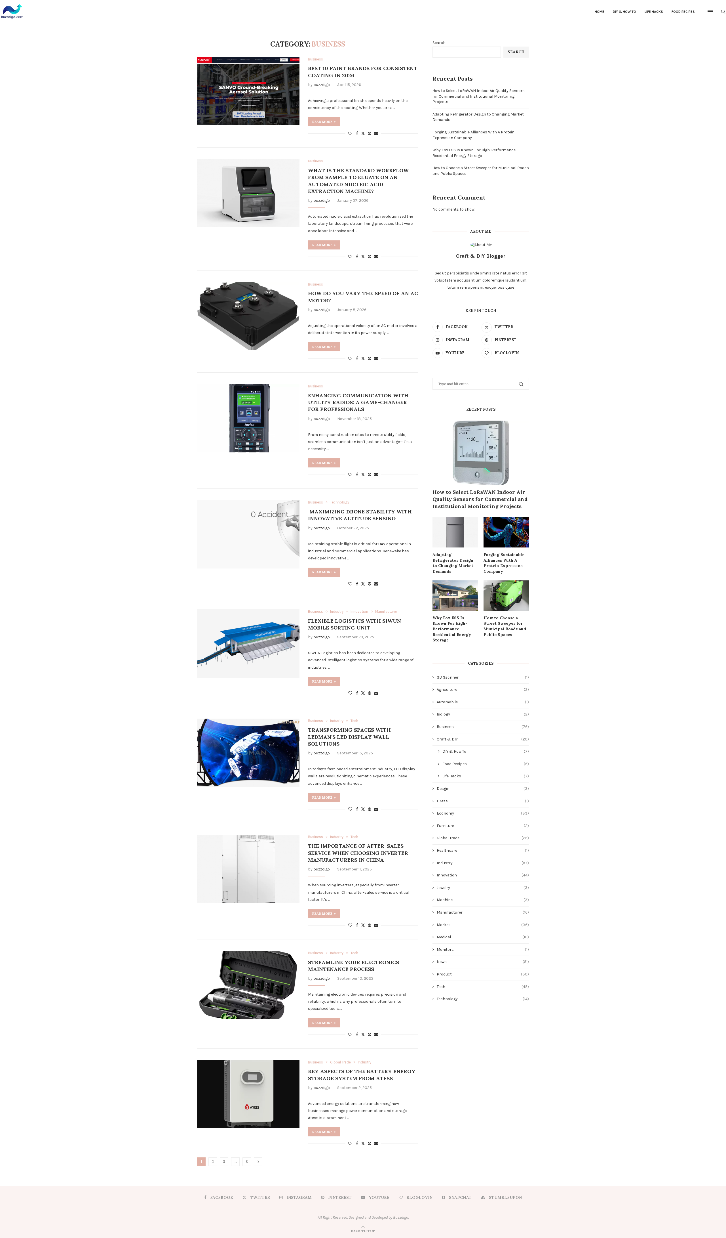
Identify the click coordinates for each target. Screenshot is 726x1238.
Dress (483, 801)
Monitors (483, 949)
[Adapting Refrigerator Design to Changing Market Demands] (455, 532)
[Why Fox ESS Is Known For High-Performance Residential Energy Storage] (455, 595)
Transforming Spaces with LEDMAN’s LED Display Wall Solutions (349, 737)
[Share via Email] (376, 133)
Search (439, 42)
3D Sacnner (483, 677)
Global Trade (483, 838)
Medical (483, 937)
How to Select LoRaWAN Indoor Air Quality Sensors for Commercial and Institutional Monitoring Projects (478, 96)
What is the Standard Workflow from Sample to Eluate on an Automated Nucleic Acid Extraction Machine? (358, 180)
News (483, 961)
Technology (483, 998)
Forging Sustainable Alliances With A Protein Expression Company (504, 563)
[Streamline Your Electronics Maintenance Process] (248, 985)
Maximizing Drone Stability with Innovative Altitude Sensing (360, 515)
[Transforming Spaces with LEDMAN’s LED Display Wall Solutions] (248, 753)
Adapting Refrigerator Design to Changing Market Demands (452, 563)
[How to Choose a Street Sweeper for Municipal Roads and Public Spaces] (506, 595)
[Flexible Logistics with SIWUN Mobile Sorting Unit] (248, 643)
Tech (483, 986)
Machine (483, 899)
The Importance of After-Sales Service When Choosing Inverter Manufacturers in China (358, 853)
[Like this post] (350, 133)
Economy (483, 813)
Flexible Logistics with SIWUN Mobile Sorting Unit (354, 624)
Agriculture (483, 689)
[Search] (723, 11)
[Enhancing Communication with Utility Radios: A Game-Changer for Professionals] (248, 418)
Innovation (483, 875)
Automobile (483, 702)
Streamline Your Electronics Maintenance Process (353, 965)
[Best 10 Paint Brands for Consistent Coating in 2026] (248, 91)
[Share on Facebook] (357, 133)
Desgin (483, 788)
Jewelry (483, 887)
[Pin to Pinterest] (369, 133)
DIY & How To (624, 12)
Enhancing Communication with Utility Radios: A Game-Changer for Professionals (358, 402)
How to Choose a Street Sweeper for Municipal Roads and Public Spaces (505, 626)
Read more (322, 121)
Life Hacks (654, 12)
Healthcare (483, 850)
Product (483, 974)
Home (599, 12)
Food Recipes (683, 12)
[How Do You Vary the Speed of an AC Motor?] (248, 316)
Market (483, 924)
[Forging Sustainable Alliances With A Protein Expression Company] (506, 532)
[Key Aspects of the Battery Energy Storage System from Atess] (248, 1094)
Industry (483, 863)
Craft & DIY (483, 739)
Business (483, 726)
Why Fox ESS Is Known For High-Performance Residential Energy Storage (451, 629)
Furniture (483, 825)
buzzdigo (321, 84)
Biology (483, 714)
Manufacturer (483, 912)
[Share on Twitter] (363, 133)
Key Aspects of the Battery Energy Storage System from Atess (361, 1074)
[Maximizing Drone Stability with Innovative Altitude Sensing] (248, 534)
